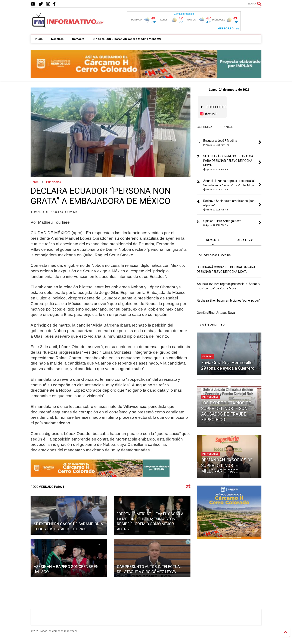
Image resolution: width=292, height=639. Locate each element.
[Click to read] (69, 515)
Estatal (207, 356)
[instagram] (48, 4)
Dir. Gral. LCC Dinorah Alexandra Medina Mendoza (127, 39)
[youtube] (33, 4)
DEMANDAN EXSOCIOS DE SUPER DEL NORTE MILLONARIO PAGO (227, 465)
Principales (210, 397)
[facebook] (54, 4)
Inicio (39, 39)
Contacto (78, 39)
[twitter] (41, 4)
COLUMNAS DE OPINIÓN (215, 127)
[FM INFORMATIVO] (68, 27)
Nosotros (57, 39)
